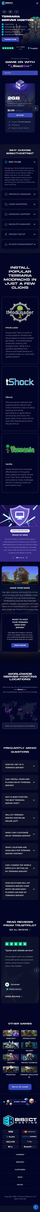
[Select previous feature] (13, 557)
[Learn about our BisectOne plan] (20, 66)
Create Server (20, 645)
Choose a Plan (10, 39)
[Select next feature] (26, 557)
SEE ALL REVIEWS (18, 930)
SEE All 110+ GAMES (20, 1087)
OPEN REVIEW (12, 996)
